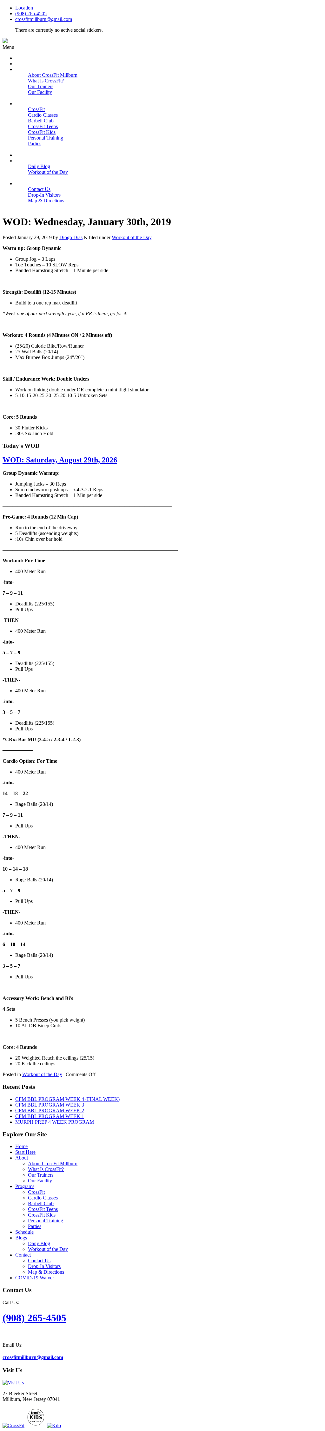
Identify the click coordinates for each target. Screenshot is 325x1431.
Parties (34, 1226)
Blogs (21, 1237)
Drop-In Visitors (44, 1266)
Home (21, 1146)
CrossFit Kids (42, 1215)
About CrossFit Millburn (52, 1163)
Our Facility (40, 1180)
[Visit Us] (13, 1382)
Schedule (24, 1232)
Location (24, 7)
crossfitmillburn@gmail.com (43, 19)
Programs (24, 1186)
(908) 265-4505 (31, 13)
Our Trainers (40, 1175)
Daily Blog (39, 1243)
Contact (23, 1255)
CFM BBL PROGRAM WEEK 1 (49, 1116)
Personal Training (45, 1220)
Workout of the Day (131, 237)
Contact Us (39, 1260)
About (21, 1157)
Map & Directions (46, 1272)
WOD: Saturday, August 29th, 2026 (60, 460)
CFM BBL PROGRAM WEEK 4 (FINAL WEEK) (67, 1099)
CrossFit (36, 1192)
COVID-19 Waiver (34, 1277)
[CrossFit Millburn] (5, 41)
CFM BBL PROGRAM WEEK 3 (49, 1105)
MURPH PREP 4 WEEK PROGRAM (54, 1122)
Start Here (25, 1152)
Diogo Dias (71, 237)
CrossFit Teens (43, 1209)
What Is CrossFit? (46, 1169)
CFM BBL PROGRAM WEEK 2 (49, 1110)
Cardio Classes (43, 1197)
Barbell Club (41, 1203)
